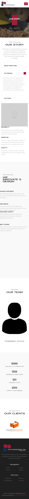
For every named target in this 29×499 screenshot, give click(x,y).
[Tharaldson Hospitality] (14, 426)
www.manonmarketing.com (20, 495)
